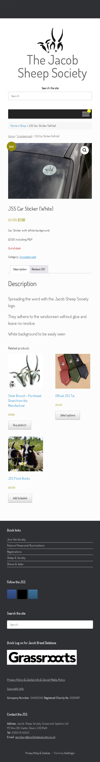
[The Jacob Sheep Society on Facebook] (12, 594)
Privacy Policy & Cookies (37, 753)
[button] (84, 150)
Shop (23, 125)
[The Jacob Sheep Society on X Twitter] (22, 594)
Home (13, 125)
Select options (67, 415)
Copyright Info (15, 688)
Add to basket (20, 498)
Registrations (14, 552)
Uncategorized (24, 136)
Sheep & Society (16, 558)
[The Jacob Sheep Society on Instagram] (33, 594)
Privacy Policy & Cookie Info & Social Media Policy (36, 679)
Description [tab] (20, 269)
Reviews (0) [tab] (38, 269)
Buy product (19, 425)
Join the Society (16, 539)
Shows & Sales (15, 564)
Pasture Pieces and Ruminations (25, 545)
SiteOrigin (69, 753)
